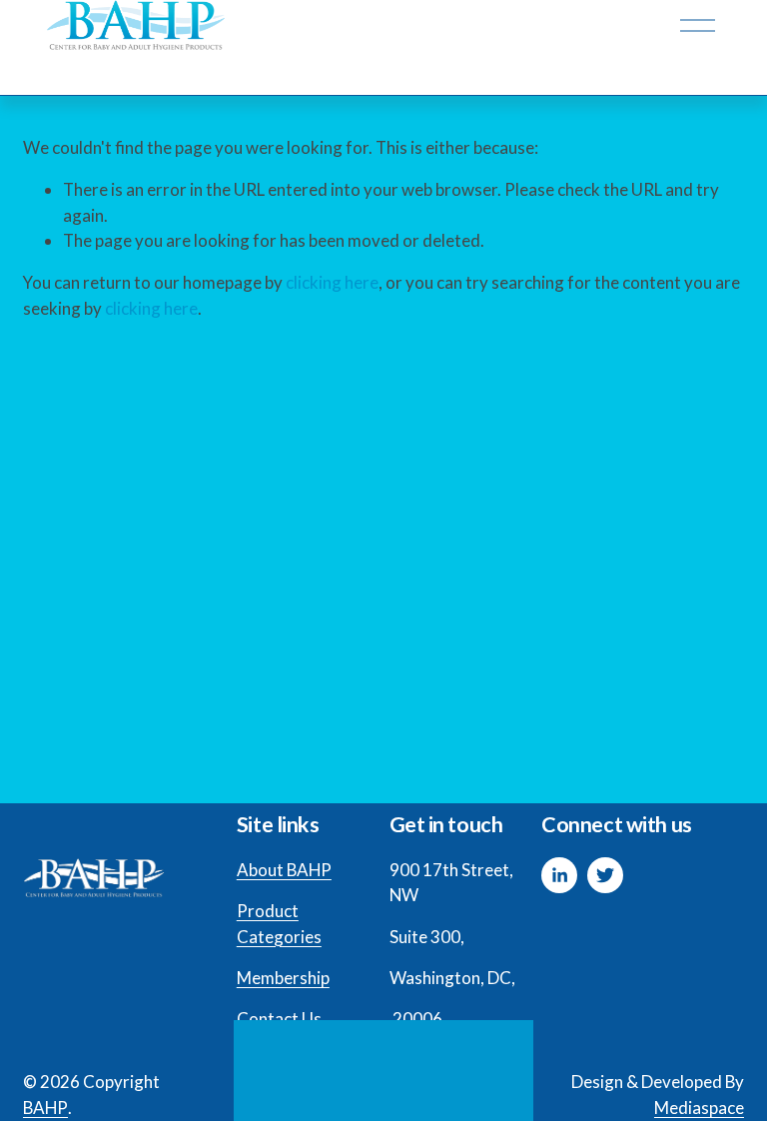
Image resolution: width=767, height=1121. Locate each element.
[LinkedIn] (559, 875)
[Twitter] (605, 875)
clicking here (332, 282)
